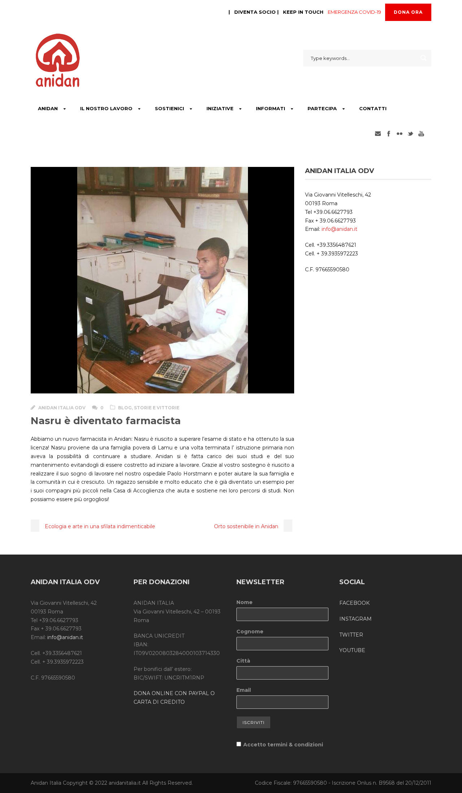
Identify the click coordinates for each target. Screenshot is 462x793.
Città (243, 661)
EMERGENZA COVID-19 (354, 12)
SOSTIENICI (169, 108)
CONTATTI (373, 108)
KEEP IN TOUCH (303, 12)
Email (243, 690)
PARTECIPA (322, 108)
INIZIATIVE (220, 108)
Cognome (249, 631)
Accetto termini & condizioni (283, 744)
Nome (244, 602)
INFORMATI (270, 108)
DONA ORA (408, 12)
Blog (125, 407)
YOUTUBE (352, 650)
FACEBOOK (354, 603)
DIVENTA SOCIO (255, 12)
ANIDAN (48, 108)
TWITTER (351, 635)
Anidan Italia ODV (62, 407)
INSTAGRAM (355, 619)
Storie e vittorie (156, 407)
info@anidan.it (339, 229)
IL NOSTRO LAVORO (106, 108)
